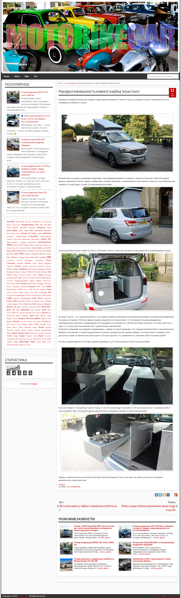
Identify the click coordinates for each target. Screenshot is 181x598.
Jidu (31, 292)
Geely (40, 275)
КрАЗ (49, 227)
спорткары (33, 236)
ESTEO (48, 269)
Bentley (48, 251)
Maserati (47, 304)
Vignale (9, 342)
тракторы (26, 239)
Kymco (48, 295)
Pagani (9, 318)
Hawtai (38, 281)
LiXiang (48, 301)
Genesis (10, 278)
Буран (9, 225)
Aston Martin (31, 248)
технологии (17, 239)
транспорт (35, 239)
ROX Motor (11, 324)
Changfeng (39, 260)
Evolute (10, 272)
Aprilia (9, 248)
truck (40, 335)
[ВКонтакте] (156, 494)
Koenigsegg (19, 295)
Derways (40, 266)
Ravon (9, 321)
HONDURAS (31, 284)
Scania (43, 324)
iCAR (38, 287)
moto (44, 310)
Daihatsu (10, 266)
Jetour (15, 292)
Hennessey (47, 281)
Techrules (47, 333)
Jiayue (26, 292)
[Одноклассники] (164, 494)
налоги (17, 233)
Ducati (33, 269)
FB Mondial (36, 272)
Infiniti (48, 286)
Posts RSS (158, 596)
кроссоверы (12, 230)
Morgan (38, 310)
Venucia (29, 339)
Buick (28, 257)
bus (32, 257)
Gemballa (47, 275)
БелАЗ (48, 222)
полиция (39, 233)
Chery (48, 260)
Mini (18, 310)
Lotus (9, 304)
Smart (17, 330)
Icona (43, 287)
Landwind (47, 298)
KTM (43, 295)
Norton (18, 316)
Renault (16, 321)
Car (35, 76)
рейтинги (47, 233)
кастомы (23, 227)
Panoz (15, 318)
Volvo (33, 342)
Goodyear (32, 278)
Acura (15, 245)
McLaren (17, 307)
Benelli (41, 251)
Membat (25, 307)
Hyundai (31, 286)
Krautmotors (36, 295)
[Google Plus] (175, 494)
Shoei (21, 327)
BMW (21, 254)
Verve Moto (37, 339)
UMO (17, 339)
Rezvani (24, 321)
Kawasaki (43, 292)
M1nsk (21, 304)
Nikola (38, 313)
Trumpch (48, 336)
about (9, 244)
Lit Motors (35, 301)
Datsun (18, 266)
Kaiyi (36, 292)
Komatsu (28, 295)
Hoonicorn (47, 284)
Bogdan (27, 254)
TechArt (40, 333)
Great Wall (40, 278)
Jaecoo (36, 289)
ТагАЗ (9, 239)
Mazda (10, 307)
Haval (32, 281)
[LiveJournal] (172, 494)
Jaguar (43, 289)
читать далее (104, 537)
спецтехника (21, 236)
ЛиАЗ (21, 230)
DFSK (9, 269)
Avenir (44, 248)
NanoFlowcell (31, 313)
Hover (9, 287)
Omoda (25, 316)
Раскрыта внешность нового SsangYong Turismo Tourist (99, 91)
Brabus (43, 254)
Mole (32, 310)
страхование (45, 236)
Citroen (28, 263)
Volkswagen (24, 342)
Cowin (34, 263)
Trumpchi (10, 339)
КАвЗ (8, 227)
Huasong (23, 287)
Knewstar (10, 295)
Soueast (37, 330)
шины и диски (19, 242)
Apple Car (47, 245)
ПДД (34, 233)
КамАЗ (15, 227)
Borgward (35, 254)
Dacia (40, 263)
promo (37, 318)
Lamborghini (26, 298)
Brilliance (14, 257)
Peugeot (21, 318)
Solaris (23, 330)
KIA (49, 292)
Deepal (25, 266)
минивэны (38, 230)
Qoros (44, 318)
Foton (29, 275)
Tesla (16, 336)
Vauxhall (22, 339)
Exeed (24, 272)
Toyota (22, 336)
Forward (22, 275)
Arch (17, 248)
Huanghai (15, 287)
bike (16, 254)
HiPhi (18, 284)
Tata (35, 333)
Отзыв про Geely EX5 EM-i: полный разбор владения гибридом (33, 142)
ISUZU (20, 289)
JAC (30, 289)
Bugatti (22, 257)
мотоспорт (10, 233)
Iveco (26, 289)
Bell (37, 251)
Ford (9, 275)
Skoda (41, 327)
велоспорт (16, 225)
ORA (37, 316)
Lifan (15, 301)
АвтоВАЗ (11, 222)
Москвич (47, 230)
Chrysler (20, 263)
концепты (41, 227)
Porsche (29, 318)
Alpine (31, 245)
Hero (8, 284)
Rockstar (37, 321)
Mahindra (28, 304)
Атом (43, 222)
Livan (42, 301)
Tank (31, 333)
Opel (32, 316)
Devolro (48, 266)
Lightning (21, 301)
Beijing (19, 251)
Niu (50, 313)
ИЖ (45, 225)
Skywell (48, 327)
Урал (9, 242)
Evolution (17, 272)
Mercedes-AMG (35, 307)
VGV (49, 339)
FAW (29, 272)
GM (15, 278)
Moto (17, 76)
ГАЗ (37, 225)
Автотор (28, 222)
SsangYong (75, 487)
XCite (49, 342)
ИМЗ (49, 225)
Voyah (38, 342)
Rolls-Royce (46, 321)
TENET (10, 336)
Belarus (25, 251)
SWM (27, 333)
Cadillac (43, 257)
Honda (23, 283)
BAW (14, 251)
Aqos (14, 248)
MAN (34, 304)
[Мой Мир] (168, 494)
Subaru (14, 333)
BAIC (49, 248)
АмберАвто (36, 222)
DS (29, 269)
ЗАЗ (41, 225)
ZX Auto (27, 345)
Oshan (43, 316)
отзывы (24, 233)
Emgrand (41, 269)
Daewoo (47, 263)
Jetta (21, 292)
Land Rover (37, 298)
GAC (35, 275)
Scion (49, 324)
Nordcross (10, 316)
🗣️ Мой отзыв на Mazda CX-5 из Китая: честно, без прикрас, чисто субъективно (35, 119)
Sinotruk (27, 327)
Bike (27, 76)
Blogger (34, 384)
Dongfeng (23, 269)
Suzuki (21, 333)
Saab (30, 324)
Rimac (30, 321)
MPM (14, 313)
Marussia (40, 304)
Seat (9, 327)
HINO (13, 284)
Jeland (9, 292)
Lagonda (16, 298)
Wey (44, 342)
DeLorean (32, 266)
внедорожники (27, 225)
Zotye (21, 345)
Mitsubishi (25, 310)
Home (6, 76)
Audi (39, 248)
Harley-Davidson (21, 281)
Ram (49, 318)
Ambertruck (38, 245)
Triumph (29, 336)
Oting (49, 316)
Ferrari (44, 272)
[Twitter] (160, 494)
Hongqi (40, 284)
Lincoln (28, 301)
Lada (9, 298)
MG (13, 310)
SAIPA (36, 324)
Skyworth (10, 330)
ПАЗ (29, 233)
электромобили (44, 242)
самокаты (10, 236)
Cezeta (19, 260)
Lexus (9, 301)
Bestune (10, 254)
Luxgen (15, 304)
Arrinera (23, 248)
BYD (37, 257)
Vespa (44, 339)
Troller (35, 336)
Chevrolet (11, 263)
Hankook (10, 281)
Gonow (25, 278)
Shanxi (14, 327)
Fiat (49, 272)
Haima (48, 278)
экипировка (31, 242)
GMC (20, 278)
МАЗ (31, 230)
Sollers (30, 330)
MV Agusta (20, 313)
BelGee (32, 251)
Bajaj (9, 251)
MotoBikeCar (23, 596)
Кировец (32, 227)
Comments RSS (172, 596)
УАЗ (49, 239)
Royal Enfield (22, 324)
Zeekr (16, 345)
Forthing (15, 275)
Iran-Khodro (11, 289)
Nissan (45, 313)
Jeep (49, 289)
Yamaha (10, 345)
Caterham (10, 260)
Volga (15, 342)
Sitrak (35, 327)
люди (26, 230)
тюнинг (43, 239)
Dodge (15, 269)
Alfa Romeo (23, 245)
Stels (9, 333)
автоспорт (20, 222)
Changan (28, 260)
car (68, 487)
